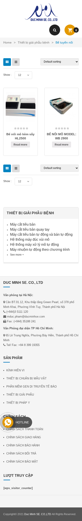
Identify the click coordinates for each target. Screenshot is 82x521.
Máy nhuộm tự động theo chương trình (40, 249)
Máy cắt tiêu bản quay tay (29, 229)
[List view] (16, 62)
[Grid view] (7, 62)
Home (7, 42)
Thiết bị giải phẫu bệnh (33, 42)
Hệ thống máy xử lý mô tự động (34, 244)
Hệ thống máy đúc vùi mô (29, 239)
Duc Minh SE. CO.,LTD (37, 514)
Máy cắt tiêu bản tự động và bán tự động (41, 234)
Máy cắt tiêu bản (22, 224)
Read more (20, 144)
